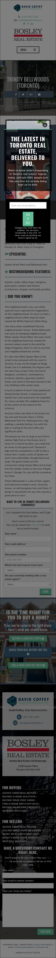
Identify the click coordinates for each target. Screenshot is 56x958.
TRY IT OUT (28, 219)
